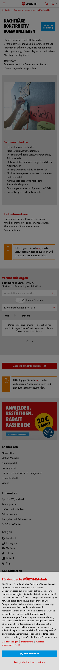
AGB (17, 645)
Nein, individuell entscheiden (29, 662)
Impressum (7, 645)
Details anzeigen (10, 642)
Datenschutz (27, 642)
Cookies (40, 642)
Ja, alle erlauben (29, 654)
